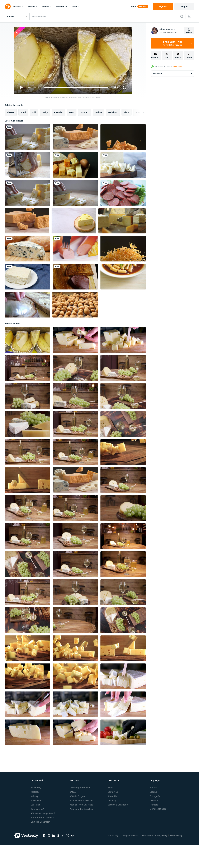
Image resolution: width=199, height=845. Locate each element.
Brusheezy (36, 787)
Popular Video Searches (81, 809)
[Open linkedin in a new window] (53, 835)
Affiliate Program (78, 796)
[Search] (182, 16)
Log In (184, 6)
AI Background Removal (42, 817)
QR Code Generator (40, 821)
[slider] (76, 87)
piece (126, 112)
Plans (133, 6)
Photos (31, 6)
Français (154, 804)
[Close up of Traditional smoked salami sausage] (123, 193)
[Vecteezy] (8, 6)
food (23, 112)
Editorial (60, 6)
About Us (112, 796)
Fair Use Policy (176, 835)
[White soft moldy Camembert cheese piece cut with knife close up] (123, 732)
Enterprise (36, 800)
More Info (157, 73)
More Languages (158, 809)
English (153, 787)
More (74, 6)
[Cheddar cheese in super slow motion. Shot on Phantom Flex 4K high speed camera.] (123, 137)
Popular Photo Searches (81, 804)
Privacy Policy (161, 835)
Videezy (34, 796)
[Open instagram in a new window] (49, 835)
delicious (112, 112)
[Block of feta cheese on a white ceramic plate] (27, 276)
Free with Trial (172, 43)
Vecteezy (35, 791)
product (85, 112)
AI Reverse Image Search (43, 813)
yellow (98, 112)
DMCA (73, 791)
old (34, 112)
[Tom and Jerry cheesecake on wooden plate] (74, 220)
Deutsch (154, 800)
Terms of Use (147, 835)
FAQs (110, 787)
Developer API (37, 809)
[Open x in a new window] (67, 835)
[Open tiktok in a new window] (63, 835)
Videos (45, 6)
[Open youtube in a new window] (72, 835)
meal (71, 112)
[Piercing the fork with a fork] (75, 248)
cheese (10, 112)
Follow (189, 32)
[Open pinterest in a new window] (58, 835)
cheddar (58, 112)
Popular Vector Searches (82, 800)
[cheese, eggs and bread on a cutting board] (75, 165)
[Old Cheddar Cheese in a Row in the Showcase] (27, 340)
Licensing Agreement (80, 787)
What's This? (178, 66)
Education (36, 804)
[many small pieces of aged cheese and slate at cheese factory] (75, 340)
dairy (45, 112)
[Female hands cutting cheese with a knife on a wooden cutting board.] (27, 732)
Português (155, 796)
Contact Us (113, 791)
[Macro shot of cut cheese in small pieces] (123, 165)
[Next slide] (141, 112)
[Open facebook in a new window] (44, 835)
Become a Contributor (118, 804)
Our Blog (112, 800)
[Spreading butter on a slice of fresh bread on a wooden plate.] (27, 305)
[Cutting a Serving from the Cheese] (122, 220)
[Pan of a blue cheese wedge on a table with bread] (27, 248)
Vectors (17, 6)
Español (153, 791)
